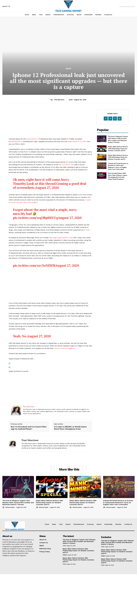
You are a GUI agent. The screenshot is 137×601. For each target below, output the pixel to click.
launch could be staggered (64, 348)
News (68, 68)
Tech (64, 545)
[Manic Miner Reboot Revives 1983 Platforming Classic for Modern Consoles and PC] (101, 148)
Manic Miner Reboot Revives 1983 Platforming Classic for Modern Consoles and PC (118, 148)
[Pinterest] (115, 119)
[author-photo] (3, 507)
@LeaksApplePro (15, 141)
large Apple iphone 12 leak (63, 238)
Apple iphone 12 (32, 139)
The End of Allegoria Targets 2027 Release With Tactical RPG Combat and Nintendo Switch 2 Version (118, 139)
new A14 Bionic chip (66, 165)
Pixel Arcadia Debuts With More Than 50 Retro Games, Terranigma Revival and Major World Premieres (117, 176)
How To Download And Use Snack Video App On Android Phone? (28, 428)
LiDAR (87, 230)
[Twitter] (110, 119)
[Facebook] (106, 119)
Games (65, 555)
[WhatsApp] (120, 119)
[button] (6, 6)
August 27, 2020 (47, 187)
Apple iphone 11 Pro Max (76, 141)
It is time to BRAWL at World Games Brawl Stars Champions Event (70, 428)
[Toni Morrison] (13, 444)
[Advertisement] (50, 124)
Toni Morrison (59, 100)
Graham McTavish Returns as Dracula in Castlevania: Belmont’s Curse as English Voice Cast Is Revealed (118, 166)
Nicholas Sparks (10, 507)
